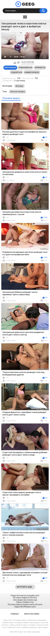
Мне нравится (14, 62)
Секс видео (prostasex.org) (25, 600)
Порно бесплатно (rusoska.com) (25, 595)
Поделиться (16, 72)
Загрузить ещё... (25, 587)
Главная (15, 614)
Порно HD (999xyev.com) (25, 607)
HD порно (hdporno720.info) (25, 598)
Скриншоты (40, 68)
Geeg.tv (20, 632)
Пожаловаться (25, 68)
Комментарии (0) (32, 72)
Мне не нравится (18, 62)
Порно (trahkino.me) (25, 602)
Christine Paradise (17, 92)
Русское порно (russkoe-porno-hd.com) (25, 604)
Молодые (19, 86)
